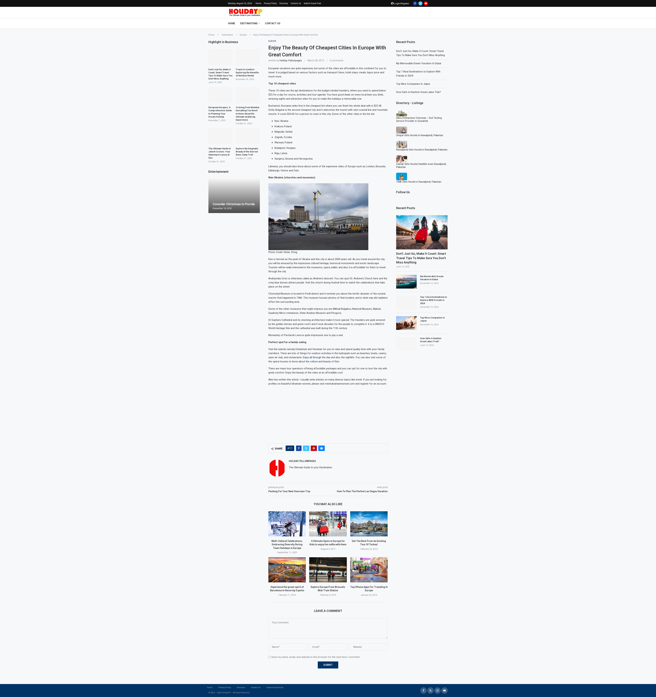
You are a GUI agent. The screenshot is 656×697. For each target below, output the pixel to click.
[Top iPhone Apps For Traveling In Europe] (369, 569)
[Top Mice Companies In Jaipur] (406, 323)
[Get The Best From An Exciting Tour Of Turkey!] (369, 523)
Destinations (249, 23)
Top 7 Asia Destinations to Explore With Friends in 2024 (433, 300)
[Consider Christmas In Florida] (234, 196)
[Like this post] (291, 448)
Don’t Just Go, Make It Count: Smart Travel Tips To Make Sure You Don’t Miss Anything (421, 258)
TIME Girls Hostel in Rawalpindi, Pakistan (418, 181)
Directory (283, 3)
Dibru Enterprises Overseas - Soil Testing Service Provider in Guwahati (419, 119)
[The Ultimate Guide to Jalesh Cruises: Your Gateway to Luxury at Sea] (220, 136)
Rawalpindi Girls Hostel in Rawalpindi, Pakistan (421, 149)
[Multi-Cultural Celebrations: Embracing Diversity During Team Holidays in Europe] (287, 523)
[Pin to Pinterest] (314, 448)
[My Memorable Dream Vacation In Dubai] (406, 282)
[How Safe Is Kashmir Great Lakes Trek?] (406, 344)
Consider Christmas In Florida (234, 204)
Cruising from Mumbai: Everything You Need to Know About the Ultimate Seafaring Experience (248, 113)
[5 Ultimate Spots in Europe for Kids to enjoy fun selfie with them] (328, 523)
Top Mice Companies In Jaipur (413, 83)
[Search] (426, 23)
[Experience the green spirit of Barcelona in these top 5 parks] (287, 569)
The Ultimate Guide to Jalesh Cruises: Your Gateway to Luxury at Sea (219, 153)
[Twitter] (420, 3)
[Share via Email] (321, 448)
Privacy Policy (270, 3)
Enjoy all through (312, 357)
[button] (211, 196)
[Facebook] (415, 3)
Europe (243, 34)
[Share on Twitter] (306, 448)
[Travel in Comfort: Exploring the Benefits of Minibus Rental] (248, 57)
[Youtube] (426, 3)
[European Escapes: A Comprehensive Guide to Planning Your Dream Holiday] (220, 95)
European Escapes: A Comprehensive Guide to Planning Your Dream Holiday (220, 112)
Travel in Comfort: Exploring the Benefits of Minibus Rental (247, 72)
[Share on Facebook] (299, 448)
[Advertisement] (328, 412)
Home (231, 23)
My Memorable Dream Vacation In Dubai (418, 63)
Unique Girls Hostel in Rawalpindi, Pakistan (419, 135)
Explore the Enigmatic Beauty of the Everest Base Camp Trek (247, 151)
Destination (227, 34)
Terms (258, 3)
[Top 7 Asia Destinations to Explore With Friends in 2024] (406, 302)
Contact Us (296, 3)
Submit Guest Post (312, 3)
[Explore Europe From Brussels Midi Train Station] (328, 569)
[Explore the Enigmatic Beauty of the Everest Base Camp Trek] (248, 136)
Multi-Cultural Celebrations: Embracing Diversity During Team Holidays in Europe (287, 544)
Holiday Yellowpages (291, 60)
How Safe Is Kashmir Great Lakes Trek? (418, 92)
